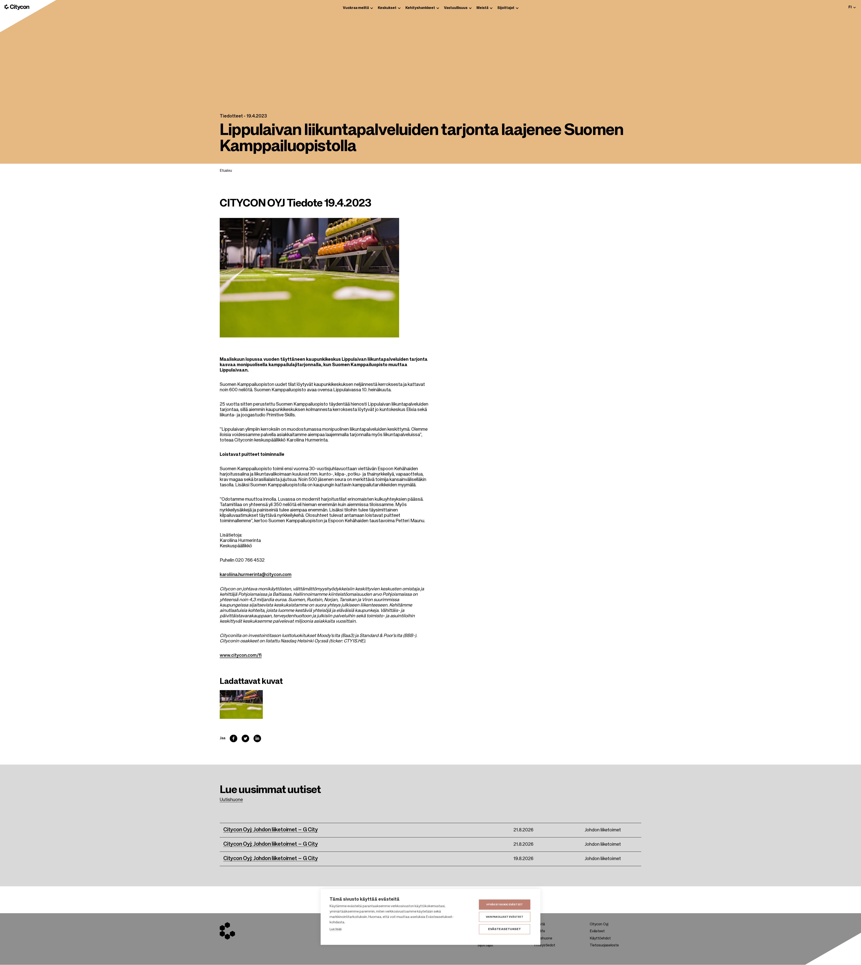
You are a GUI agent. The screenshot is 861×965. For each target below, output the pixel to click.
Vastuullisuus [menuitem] (455, 8)
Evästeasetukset (504, 929)
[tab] (852, 7)
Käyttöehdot (600, 938)
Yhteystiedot (544, 945)
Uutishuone (231, 800)
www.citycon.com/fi (241, 655)
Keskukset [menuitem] (387, 8)
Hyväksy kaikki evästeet (504, 904)
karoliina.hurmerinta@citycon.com (255, 575)
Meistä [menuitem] (482, 8)
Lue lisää (335, 929)
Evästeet (597, 931)
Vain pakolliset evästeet (504, 917)
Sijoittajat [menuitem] (505, 8)
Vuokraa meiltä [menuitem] (356, 8)
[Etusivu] (16, 7)
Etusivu (226, 171)
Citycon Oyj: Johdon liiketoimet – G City (270, 829)
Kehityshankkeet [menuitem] (420, 8)
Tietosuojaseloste (604, 945)
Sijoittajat (485, 945)
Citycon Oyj (599, 924)
